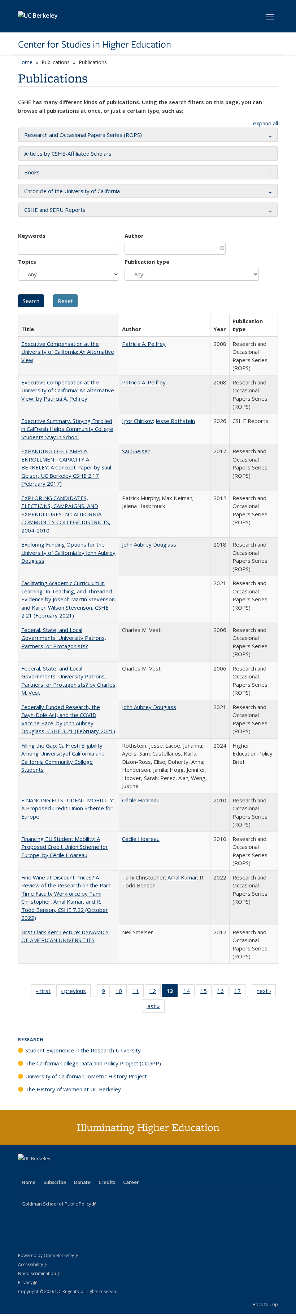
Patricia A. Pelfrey (144, 343)
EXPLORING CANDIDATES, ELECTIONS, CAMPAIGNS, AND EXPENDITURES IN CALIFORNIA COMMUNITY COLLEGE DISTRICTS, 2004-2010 (65, 514)
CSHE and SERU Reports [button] (55, 209)
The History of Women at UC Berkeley (73, 1089)
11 (138, 992)
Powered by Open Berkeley (48, 1255)
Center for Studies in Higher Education (94, 44)
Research (30, 1040)
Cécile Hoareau (141, 800)
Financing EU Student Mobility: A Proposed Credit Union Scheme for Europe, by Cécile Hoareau (64, 847)
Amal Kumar (182, 877)
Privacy (27, 1282)
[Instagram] (67, 1171)
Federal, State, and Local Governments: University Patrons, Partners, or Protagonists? (63, 638)
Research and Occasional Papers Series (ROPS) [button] (83, 134)
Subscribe (54, 1182)
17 (239, 992)
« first (45, 992)
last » (156, 1007)
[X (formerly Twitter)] (24, 1171)
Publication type (147, 261)
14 (189, 992)
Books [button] (32, 172)
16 (222, 992)
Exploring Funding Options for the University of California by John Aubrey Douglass (68, 552)
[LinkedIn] (39, 1171)
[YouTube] (53, 1171)
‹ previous (76, 992)
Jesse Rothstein (175, 420)
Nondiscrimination (39, 1273)
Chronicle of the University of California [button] (72, 191)
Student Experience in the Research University (83, 1050)
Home (25, 62)
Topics (27, 261)
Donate (82, 1182)
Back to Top (265, 1304)
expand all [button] (265, 123)
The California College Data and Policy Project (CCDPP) (93, 1063)
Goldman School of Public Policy (59, 1204)
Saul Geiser (136, 451)
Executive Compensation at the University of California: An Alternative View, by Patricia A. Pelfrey (67, 390)
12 (155, 992)
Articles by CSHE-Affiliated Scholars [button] (68, 153)
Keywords (31, 235)
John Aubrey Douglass (149, 544)
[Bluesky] (81, 1171)
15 (206, 992)
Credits (107, 1182)
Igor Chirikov (137, 420)
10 (121, 992)
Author (134, 235)
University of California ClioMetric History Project (86, 1076)
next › (266, 992)
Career (131, 1182)
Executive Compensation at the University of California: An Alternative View (67, 352)
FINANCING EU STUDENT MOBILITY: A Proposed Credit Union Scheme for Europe (67, 808)
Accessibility (32, 1264)
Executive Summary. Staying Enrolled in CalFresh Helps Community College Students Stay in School (67, 429)
